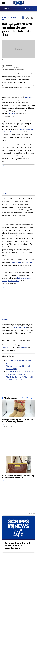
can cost (12, 113)
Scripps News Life (9, 18)
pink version (16, 262)
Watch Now (31, 3)
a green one (29, 262)
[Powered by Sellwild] (32, 513)
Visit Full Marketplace (28, 398)
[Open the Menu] (3, 2)
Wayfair (10, 60)
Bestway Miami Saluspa (18, 327)
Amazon (5, 319)
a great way (29, 97)
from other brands (19, 268)
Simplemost (6, 347)
